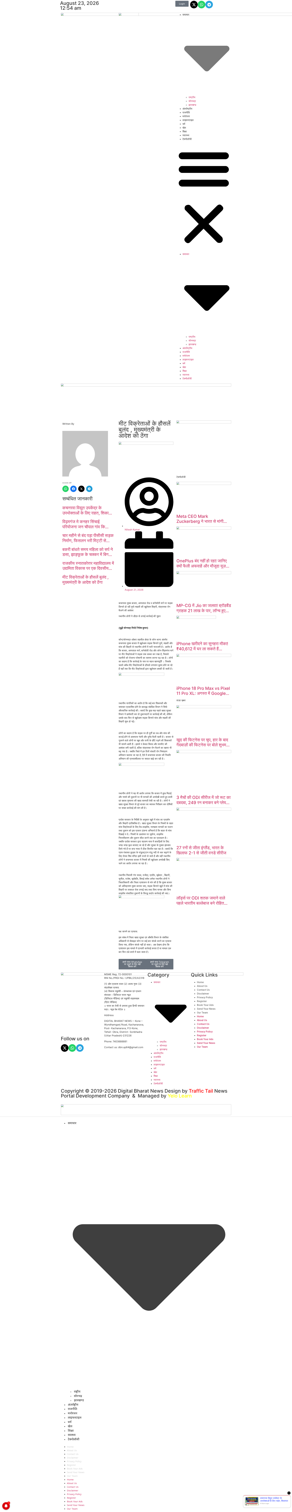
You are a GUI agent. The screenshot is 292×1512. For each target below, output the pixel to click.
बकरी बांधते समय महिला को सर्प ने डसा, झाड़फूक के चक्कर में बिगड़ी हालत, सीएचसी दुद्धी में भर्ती (87, 552)
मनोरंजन (186, 116)
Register (202, 1001)
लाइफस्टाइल (188, 120)
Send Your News (206, 1008)
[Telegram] (209, 4)
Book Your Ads (205, 1005)
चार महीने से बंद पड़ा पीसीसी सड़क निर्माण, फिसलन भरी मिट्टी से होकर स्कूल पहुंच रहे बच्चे (88, 538)
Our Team (202, 1012)
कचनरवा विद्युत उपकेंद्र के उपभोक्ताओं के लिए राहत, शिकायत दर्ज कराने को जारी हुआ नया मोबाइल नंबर (87, 510)
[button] (203, 196)
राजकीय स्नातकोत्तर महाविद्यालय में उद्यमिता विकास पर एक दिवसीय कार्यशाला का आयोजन (88, 566)
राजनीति (186, 112)
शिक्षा (184, 131)
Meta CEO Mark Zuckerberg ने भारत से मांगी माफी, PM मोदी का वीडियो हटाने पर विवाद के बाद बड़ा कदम (203, 519)
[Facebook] (73, 489)
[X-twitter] (194, 4)
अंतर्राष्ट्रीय (187, 108)
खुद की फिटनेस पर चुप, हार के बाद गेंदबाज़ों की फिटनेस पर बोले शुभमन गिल (202, 742)
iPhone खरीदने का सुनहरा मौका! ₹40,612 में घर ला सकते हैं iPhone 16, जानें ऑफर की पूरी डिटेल (202, 646)
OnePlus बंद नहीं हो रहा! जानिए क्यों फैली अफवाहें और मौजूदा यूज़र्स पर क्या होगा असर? (202, 563)
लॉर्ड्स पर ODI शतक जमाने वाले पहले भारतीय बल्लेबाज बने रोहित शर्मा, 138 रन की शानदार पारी (200, 901)
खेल (184, 127)
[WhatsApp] (65, 489)
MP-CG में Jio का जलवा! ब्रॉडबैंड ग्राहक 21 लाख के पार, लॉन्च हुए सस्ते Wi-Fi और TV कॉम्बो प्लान (203, 608)
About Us (202, 986)
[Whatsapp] (201, 4)
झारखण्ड (192, 104)
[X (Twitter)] (81, 489)
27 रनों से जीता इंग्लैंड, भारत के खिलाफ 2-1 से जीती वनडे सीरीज (201, 850)
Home (200, 982)
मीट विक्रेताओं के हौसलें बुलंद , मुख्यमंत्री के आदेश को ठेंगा (85, 580)
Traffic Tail (201, 1091)
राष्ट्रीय (192, 97)
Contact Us (203, 989)
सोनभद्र (192, 101)
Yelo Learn (180, 1096)
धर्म (183, 123)
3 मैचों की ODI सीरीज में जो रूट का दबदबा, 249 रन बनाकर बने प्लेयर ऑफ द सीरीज (203, 800)
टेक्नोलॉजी (187, 139)
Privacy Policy (205, 997)
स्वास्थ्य (185, 135)
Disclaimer (203, 993)
